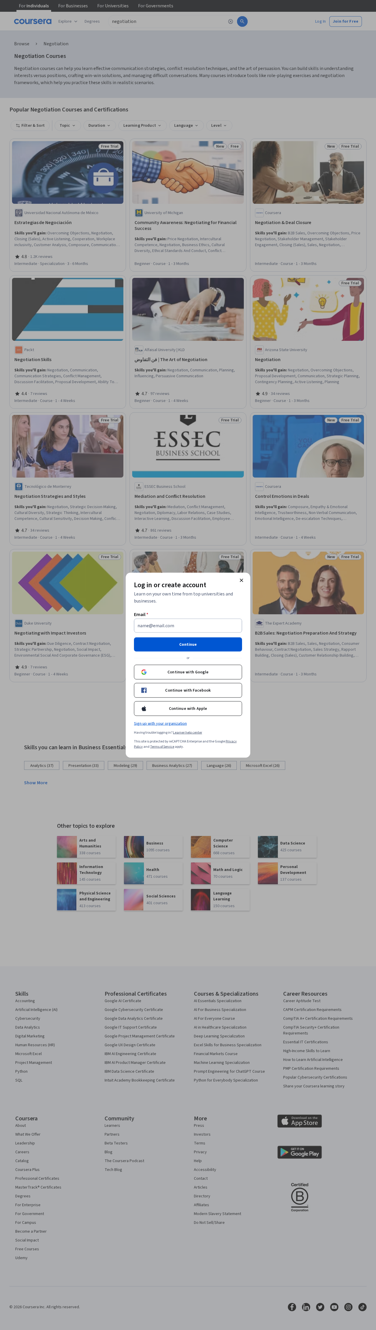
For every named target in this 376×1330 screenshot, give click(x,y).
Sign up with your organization (160, 723)
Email (141, 614)
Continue (188, 644)
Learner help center (187, 732)
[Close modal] (241, 580)
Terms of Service (162, 746)
